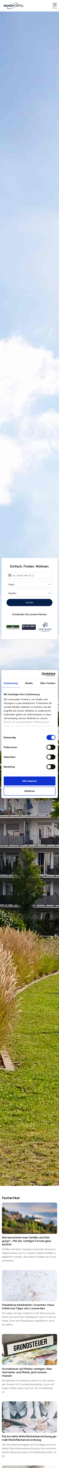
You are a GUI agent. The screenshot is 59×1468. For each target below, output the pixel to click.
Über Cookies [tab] (47, 683)
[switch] (50, 747)
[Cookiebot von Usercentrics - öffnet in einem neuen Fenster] (42, 674)
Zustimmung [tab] (11, 683)
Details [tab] (29, 683)
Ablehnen (29, 791)
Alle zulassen (29, 781)
